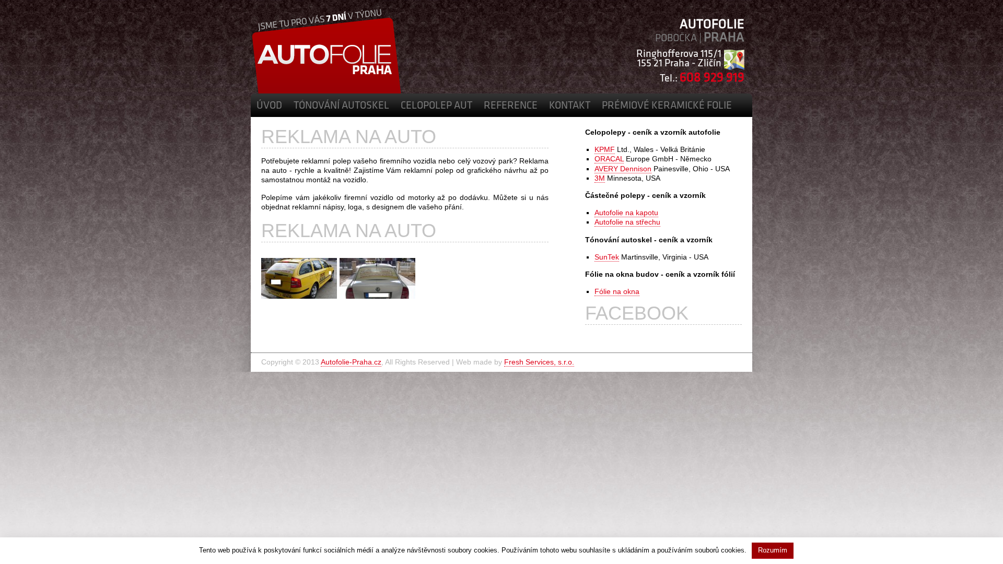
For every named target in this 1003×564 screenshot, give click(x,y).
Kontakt (569, 106)
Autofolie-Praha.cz (351, 362)
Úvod (269, 106)
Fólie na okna (616, 291)
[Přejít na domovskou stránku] (326, 91)
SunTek (606, 257)
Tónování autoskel (341, 106)
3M (599, 178)
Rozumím (772, 550)
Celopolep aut (436, 106)
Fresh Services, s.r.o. (539, 362)
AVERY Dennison (622, 168)
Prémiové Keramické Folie (667, 106)
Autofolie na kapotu (626, 212)
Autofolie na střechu (627, 222)
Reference (511, 106)
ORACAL (609, 159)
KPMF (604, 149)
